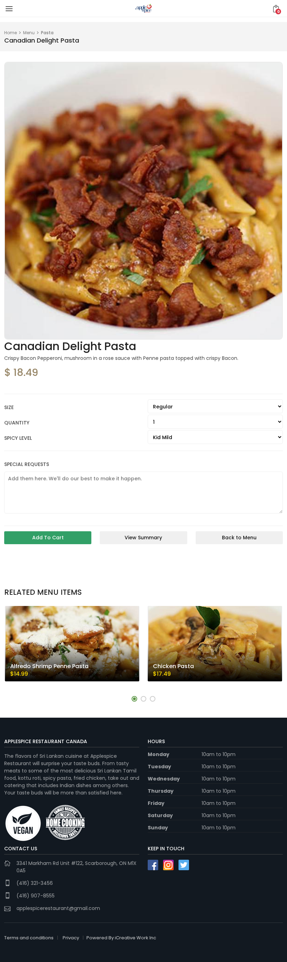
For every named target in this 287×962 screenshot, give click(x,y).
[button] (134, 699)
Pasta (47, 33)
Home (10, 33)
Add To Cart (48, 537)
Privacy (71, 937)
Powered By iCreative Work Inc (121, 937)
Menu (29, 33)
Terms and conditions (29, 937)
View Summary (143, 537)
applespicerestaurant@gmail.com (58, 908)
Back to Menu (239, 537)
